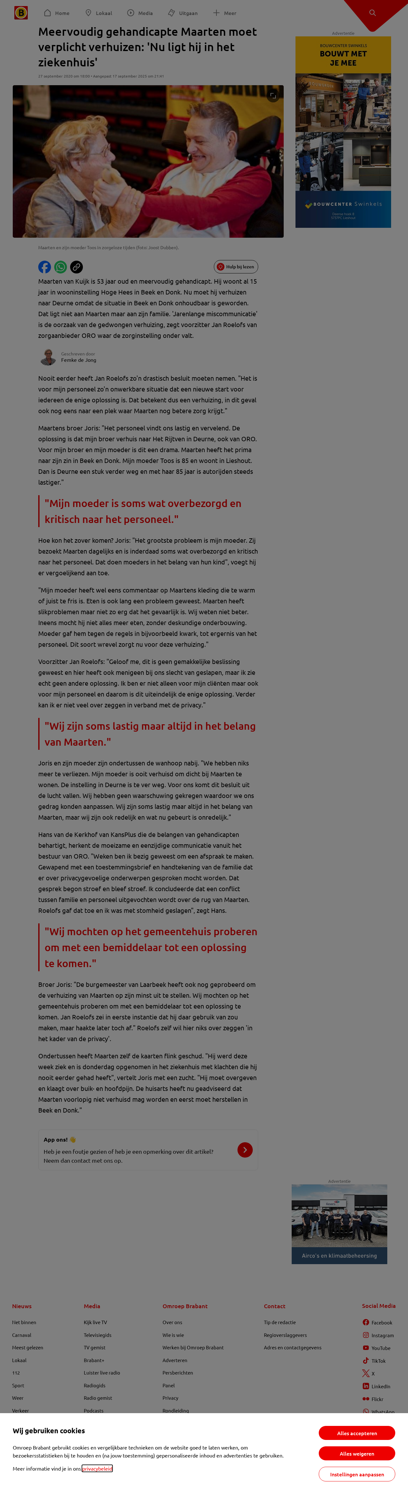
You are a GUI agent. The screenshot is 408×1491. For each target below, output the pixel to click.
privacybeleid (97, 1468)
